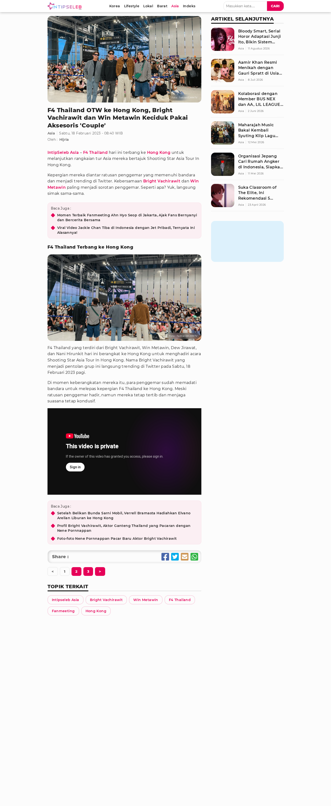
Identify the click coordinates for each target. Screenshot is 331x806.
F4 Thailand (95, 152)
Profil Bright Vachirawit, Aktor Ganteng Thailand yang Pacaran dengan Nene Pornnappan (124, 528)
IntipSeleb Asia (63, 152)
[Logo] (65, 6)
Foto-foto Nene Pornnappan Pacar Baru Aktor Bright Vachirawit (117, 538)
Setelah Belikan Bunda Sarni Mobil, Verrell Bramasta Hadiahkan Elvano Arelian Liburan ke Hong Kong (124, 515)
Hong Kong (159, 152)
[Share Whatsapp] (194, 556)
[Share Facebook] (165, 556)
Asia (51, 133)
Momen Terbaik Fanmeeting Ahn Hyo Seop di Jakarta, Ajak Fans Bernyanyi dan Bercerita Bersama (127, 217)
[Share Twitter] (175, 556)
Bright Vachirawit (162, 181)
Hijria (64, 139)
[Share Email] (185, 556)
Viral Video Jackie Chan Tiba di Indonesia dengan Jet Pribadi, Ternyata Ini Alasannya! (126, 230)
